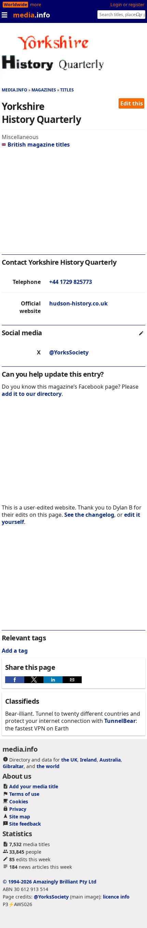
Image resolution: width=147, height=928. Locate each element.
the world (48, 766)
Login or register (127, 5)
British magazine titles (39, 144)
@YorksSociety (69, 352)
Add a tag (15, 650)
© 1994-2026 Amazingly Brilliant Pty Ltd (49, 881)
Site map (19, 816)
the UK (69, 759)
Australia (110, 759)
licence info (116, 896)
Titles (67, 90)
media (31, 15)
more (35, 5)
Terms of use (24, 794)
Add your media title (33, 786)
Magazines (43, 90)
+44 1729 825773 (70, 282)
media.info (14, 90)
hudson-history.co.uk (78, 303)
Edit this (131, 103)
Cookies (18, 801)
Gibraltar (13, 766)
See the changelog (89, 514)
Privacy (17, 809)
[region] (73, 203)
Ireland (88, 759)
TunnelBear (120, 721)
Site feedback (25, 823)
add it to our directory (32, 394)
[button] (14, 679)
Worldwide (15, 5)
